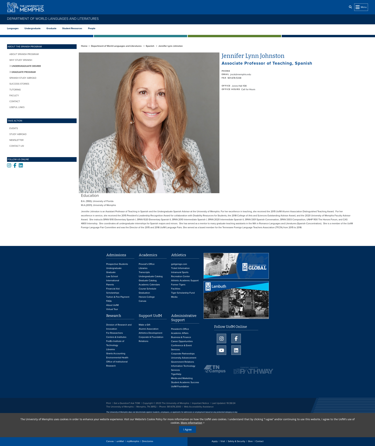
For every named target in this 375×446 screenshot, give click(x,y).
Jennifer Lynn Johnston (170, 46)
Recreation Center (180, 276)
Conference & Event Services (181, 347)
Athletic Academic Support (185, 280)
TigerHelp (176, 374)
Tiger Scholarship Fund (183, 292)
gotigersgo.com (179, 264)
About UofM (112, 305)
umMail (120, 441)
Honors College (147, 296)
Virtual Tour (112, 309)
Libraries (143, 268)
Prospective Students (117, 264)
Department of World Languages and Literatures (53, 19)
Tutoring (15, 89)
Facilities (175, 288)
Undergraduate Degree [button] (26, 66)
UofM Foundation (180, 386)
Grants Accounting (115, 353)
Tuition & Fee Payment (117, 296)
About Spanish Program (24, 54)
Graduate (51, 28)
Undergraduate (32, 28)
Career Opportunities (182, 341)
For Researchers (114, 333)
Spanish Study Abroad (22, 78)
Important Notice (200, 403)
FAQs (109, 301)
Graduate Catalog (148, 280)
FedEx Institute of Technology (115, 343)
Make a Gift (144, 324)
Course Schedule (147, 288)
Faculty (14, 95)
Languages (13, 28)
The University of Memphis (120, 406)
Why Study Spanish (20, 60)
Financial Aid (113, 288)
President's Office (180, 329)
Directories (147, 441)
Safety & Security (236, 441)
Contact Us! (16, 146)
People (91, 28)
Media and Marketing (182, 378)
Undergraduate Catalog (151, 276)
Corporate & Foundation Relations (151, 339)
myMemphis (133, 441)
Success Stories (19, 83)
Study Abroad (18, 134)
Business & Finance (181, 337)
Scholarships (112, 292)
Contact (259, 441)
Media (174, 296)
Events (13, 128)
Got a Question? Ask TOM (127, 403)
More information (191, 422)
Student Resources (72, 28)
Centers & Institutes (116, 337)
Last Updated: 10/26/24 (223, 403)
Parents (110, 284)
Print (108, 403)
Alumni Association (148, 328)
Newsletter (16, 140)
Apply (215, 441)
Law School (112, 276)
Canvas (110, 441)
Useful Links (16, 107)
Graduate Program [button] (23, 72)
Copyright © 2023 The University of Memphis (166, 403)
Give (250, 441)
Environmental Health (117, 357)
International (112, 280)
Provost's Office (147, 264)
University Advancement (183, 357)
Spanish (150, 46)
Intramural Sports (179, 272)
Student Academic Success (185, 382)
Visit (222, 441)
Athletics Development (150, 333)
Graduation (144, 292)
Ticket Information (180, 268)
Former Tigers (178, 284)
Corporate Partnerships (183, 353)
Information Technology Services (183, 368)
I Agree (187, 429)
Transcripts (144, 272)
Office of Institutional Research (117, 363)
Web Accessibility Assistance (199, 406)
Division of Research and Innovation (119, 326)
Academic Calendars (149, 284)
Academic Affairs (179, 333)
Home (84, 46)
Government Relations (182, 361)
